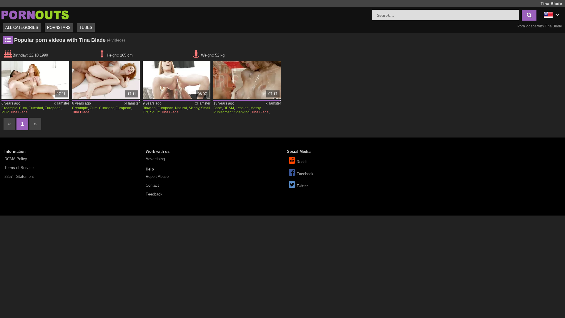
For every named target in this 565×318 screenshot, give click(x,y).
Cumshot (36, 108)
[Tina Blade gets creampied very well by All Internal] (35, 80)
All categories (21, 27)
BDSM (229, 108)
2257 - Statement (19, 176)
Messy (255, 108)
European (53, 108)
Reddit (302, 162)
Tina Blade (19, 112)
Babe (217, 108)
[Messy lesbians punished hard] (247, 80)
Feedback (154, 194)
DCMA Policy (15, 159)
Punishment (222, 112)
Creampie (9, 108)
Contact (152, 185)
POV (5, 112)
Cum (23, 108)
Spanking (242, 112)
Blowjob (149, 108)
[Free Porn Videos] (35, 14)
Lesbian (242, 108)
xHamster (61, 103)
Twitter (302, 186)
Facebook (305, 174)
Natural (181, 108)
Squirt (154, 112)
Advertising (155, 159)
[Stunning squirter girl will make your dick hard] (176, 80)
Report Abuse (157, 176)
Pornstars (59, 27)
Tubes (85, 27)
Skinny (194, 108)
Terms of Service (19, 167)
